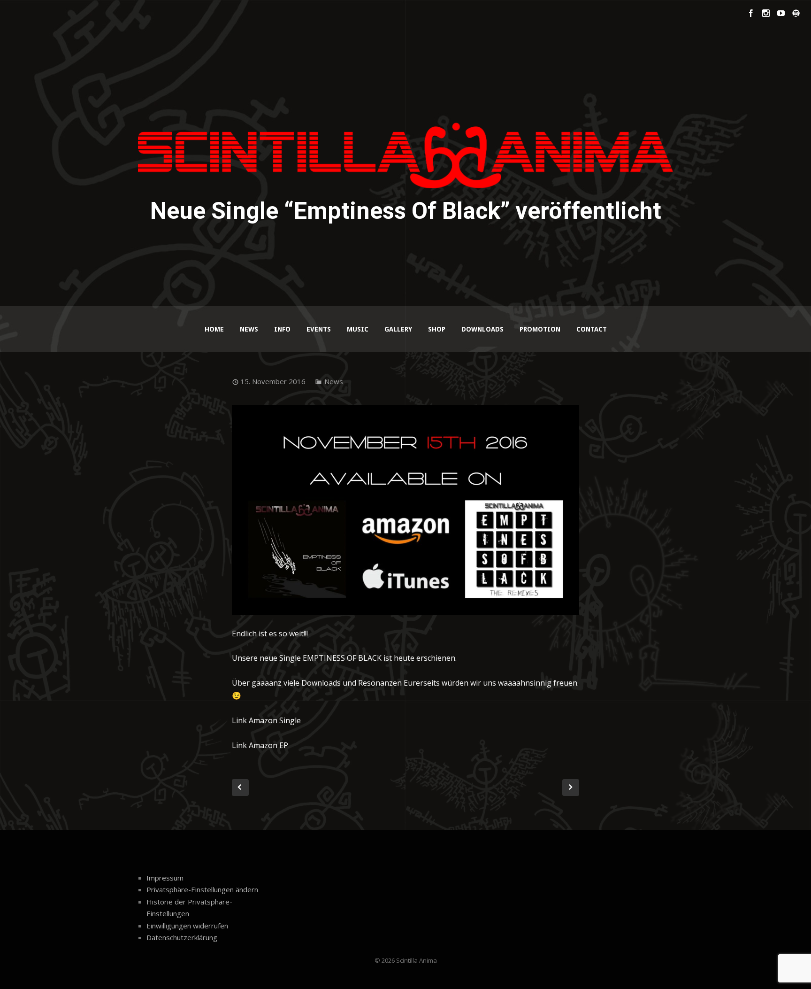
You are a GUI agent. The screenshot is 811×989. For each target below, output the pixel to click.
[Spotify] (796, 13)
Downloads (482, 329)
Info (282, 329)
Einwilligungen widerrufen (187, 925)
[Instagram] (766, 13)
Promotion (540, 329)
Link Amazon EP (260, 745)
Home (214, 329)
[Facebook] (751, 13)
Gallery (398, 329)
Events (318, 329)
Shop (436, 329)
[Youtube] (781, 13)
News (249, 329)
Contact (591, 329)
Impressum (165, 877)
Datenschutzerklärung (181, 937)
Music (357, 329)
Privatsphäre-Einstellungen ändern (202, 889)
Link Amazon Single (266, 720)
